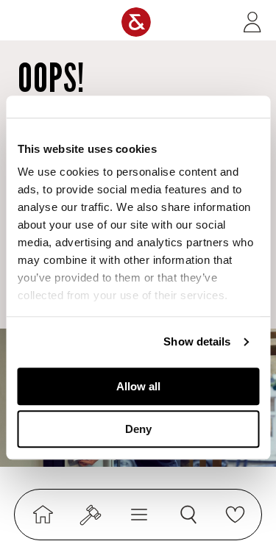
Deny (138, 429)
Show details (196, 341)
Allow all (138, 386)
